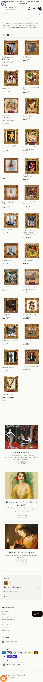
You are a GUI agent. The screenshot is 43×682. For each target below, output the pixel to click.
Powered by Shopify (8, 677)
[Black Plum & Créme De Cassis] (32, 82)
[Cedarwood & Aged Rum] (11, 140)
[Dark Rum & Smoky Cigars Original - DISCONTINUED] (32, 225)
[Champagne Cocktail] (32, 141)
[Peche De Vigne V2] (32, 308)
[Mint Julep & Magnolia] (32, 281)
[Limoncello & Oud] (11, 279)
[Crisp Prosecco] (11, 223)
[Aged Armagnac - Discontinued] (11, 53)
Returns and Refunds (8, 619)
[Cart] (29, 8)
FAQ (3, 622)
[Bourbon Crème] (32, 109)
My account (6, 630)
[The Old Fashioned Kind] (32, 360)
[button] (39, 8)
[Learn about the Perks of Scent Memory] (21, 485)
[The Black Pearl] (32, 334)
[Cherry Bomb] (11, 168)
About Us (5, 611)
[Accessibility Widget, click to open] (3, 3)
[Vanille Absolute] (11, 388)
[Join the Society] (21, 437)
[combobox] (21, 13)
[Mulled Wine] (11, 308)
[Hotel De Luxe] (32, 253)
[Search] (38, 13)
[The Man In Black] (11, 360)
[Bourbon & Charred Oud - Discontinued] (11, 111)
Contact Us (5, 614)
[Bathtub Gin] (11, 81)
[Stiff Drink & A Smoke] (11, 334)
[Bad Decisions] (32, 51)
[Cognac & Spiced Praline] (11, 196)
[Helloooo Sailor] (11, 253)
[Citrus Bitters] (32, 169)
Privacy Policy (6, 625)
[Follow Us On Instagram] (21, 536)
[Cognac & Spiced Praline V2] (32, 196)
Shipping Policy (7, 617)
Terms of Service (7, 628)
